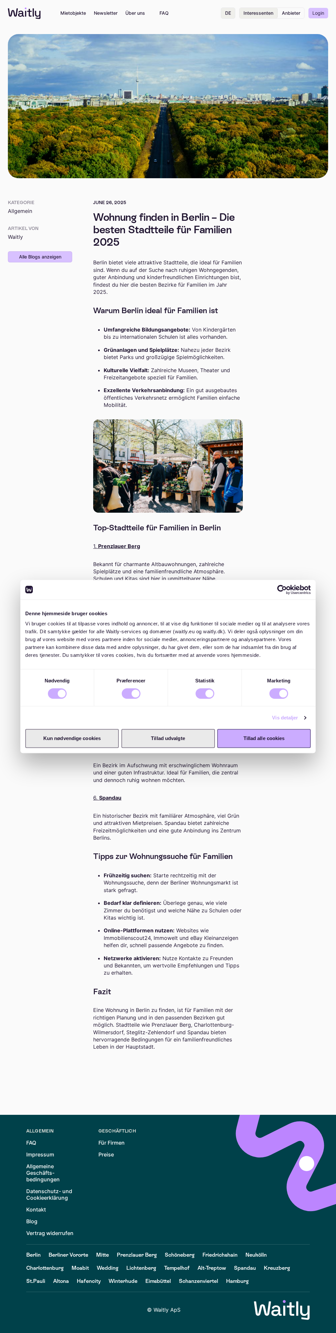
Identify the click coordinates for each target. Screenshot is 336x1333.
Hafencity (89, 1281)
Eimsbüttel (158, 1281)
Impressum (40, 1154)
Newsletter (105, 13)
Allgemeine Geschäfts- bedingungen (43, 1173)
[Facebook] (50, 1310)
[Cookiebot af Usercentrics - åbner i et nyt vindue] (282, 590)
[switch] (131, 693)
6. (107, 797)
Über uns (135, 13)
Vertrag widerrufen (50, 1233)
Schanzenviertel (198, 1281)
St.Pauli (35, 1281)
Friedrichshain (220, 1255)
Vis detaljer (285, 717)
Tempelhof (177, 1268)
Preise (106, 1154)
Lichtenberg (141, 1268)
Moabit (80, 1268)
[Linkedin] (31, 1310)
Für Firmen (111, 1142)
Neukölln (256, 1255)
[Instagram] (68, 1310)
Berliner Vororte (68, 1255)
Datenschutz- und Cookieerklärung (49, 1194)
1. (116, 546)
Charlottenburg (45, 1268)
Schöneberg (180, 1255)
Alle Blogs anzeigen (40, 256)
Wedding (107, 1268)
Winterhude (123, 1281)
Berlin (33, 1255)
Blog (31, 1221)
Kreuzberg (277, 1268)
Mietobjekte (73, 13)
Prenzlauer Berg (137, 1255)
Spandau (245, 1268)
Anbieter (291, 13)
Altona (61, 1281)
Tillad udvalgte (168, 738)
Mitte (102, 1255)
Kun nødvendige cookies (72, 738)
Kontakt (36, 1209)
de (228, 13)
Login (318, 13)
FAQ (164, 13)
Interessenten (258, 13)
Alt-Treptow (212, 1268)
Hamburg (237, 1281)
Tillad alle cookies (264, 738)
